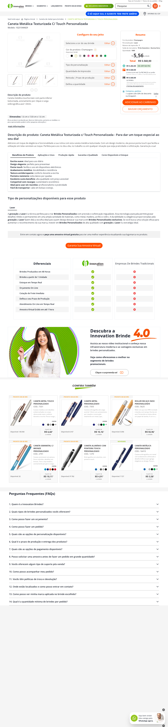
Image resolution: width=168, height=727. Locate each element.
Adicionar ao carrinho (140, 102)
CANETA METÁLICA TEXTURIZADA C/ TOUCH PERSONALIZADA (92, 19)
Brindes (28, 6)
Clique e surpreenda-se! (106, 372)
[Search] (148, 6)
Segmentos (41, 6)
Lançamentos (56, 6)
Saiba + (156, 94)
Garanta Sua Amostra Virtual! (84, 245)
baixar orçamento (140, 109)
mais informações (16, 126)
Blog (160, 1)
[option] (16, 82)
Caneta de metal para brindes (51, 19)
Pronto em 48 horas (73, 6)
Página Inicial (29, 19)
